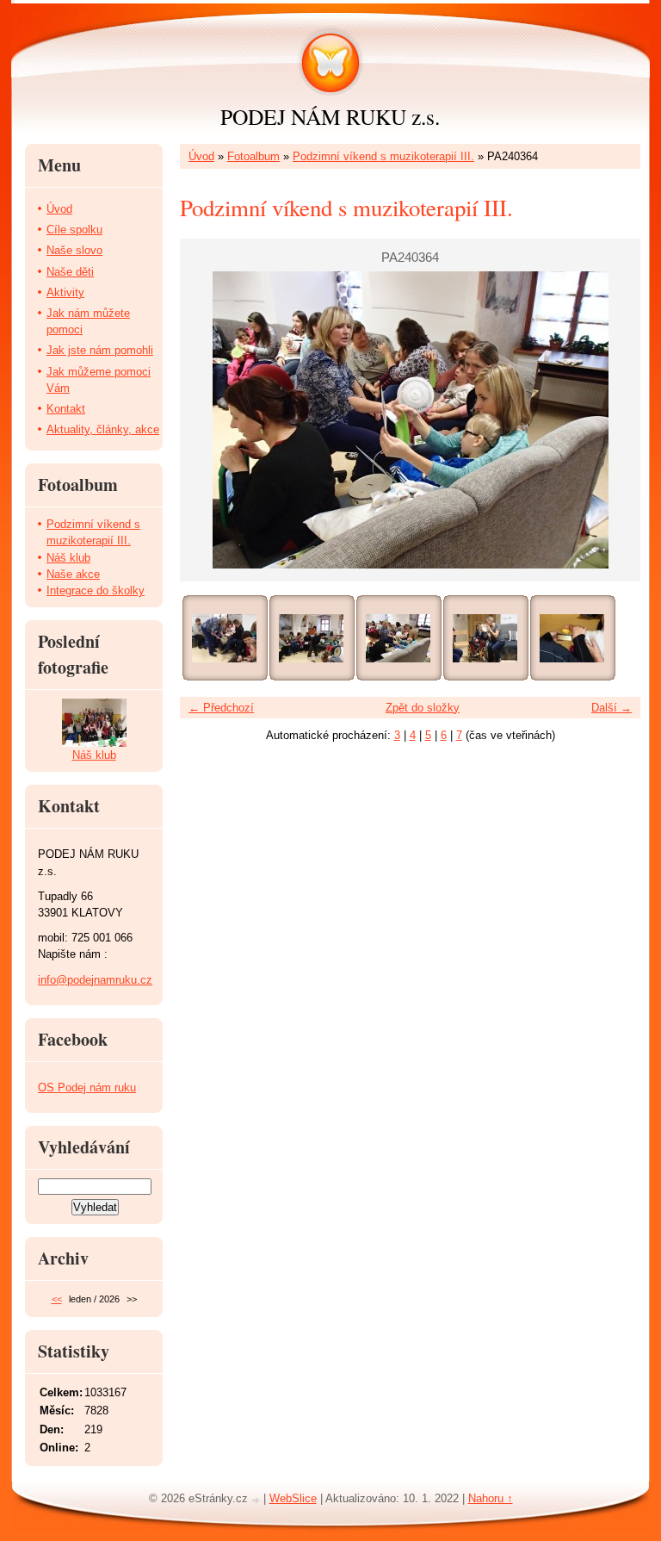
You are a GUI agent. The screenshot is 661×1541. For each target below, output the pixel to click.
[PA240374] (572, 638)
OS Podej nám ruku (87, 1087)
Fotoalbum (253, 156)
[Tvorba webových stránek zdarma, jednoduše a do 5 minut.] (257, 1500)
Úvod (201, 156)
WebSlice (293, 1498)
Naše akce (73, 574)
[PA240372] (485, 638)
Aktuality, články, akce (102, 429)
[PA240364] (398, 638)
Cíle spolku (74, 229)
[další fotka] (612, 420)
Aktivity (65, 292)
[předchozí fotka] (207, 420)
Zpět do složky (423, 707)
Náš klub (68, 557)
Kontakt (65, 408)
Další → (611, 707)
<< (57, 1299)
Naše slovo (74, 250)
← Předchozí (221, 707)
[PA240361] (311, 638)
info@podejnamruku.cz (95, 979)
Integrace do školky (95, 590)
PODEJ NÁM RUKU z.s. (330, 116)
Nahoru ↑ (490, 1498)
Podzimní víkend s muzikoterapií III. (383, 156)
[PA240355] (224, 638)
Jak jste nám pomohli (99, 350)
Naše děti (70, 271)
